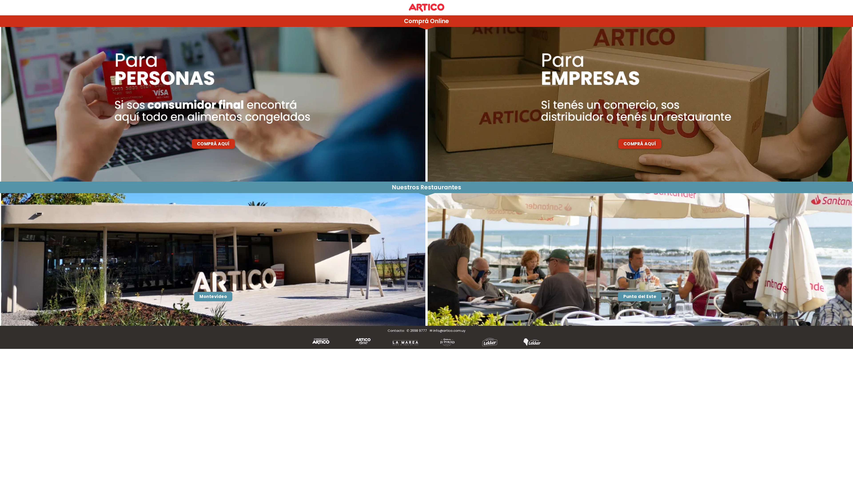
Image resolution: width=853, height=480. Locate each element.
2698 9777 (420, 330)
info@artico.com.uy (449, 330)
